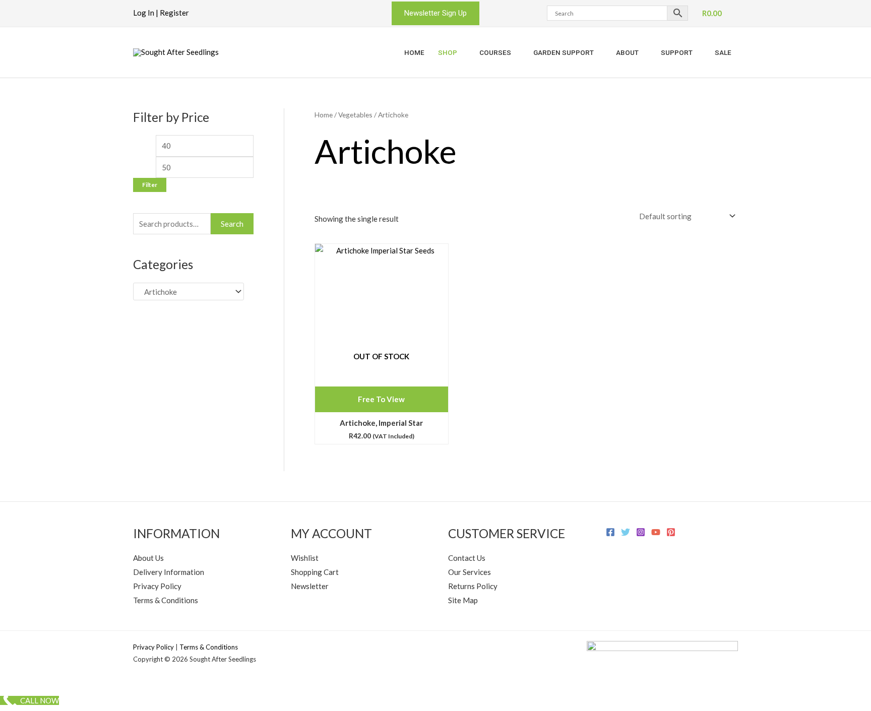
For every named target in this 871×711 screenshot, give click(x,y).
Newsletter (310, 586)
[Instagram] (640, 532)
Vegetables (355, 114)
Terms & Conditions (165, 600)
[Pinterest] (670, 532)
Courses (495, 52)
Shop (447, 52)
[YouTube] (655, 532)
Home (414, 52)
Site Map (463, 600)
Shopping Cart (315, 571)
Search (232, 223)
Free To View (381, 399)
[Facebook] (610, 532)
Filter (149, 184)
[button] (435, 13)
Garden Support (563, 52)
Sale (723, 52)
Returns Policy (472, 586)
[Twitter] (625, 532)
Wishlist (305, 557)
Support (677, 52)
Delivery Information (168, 571)
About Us (148, 557)
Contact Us (466, 557)
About (627, 52)
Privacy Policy (157, 586)
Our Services (469, 571)
